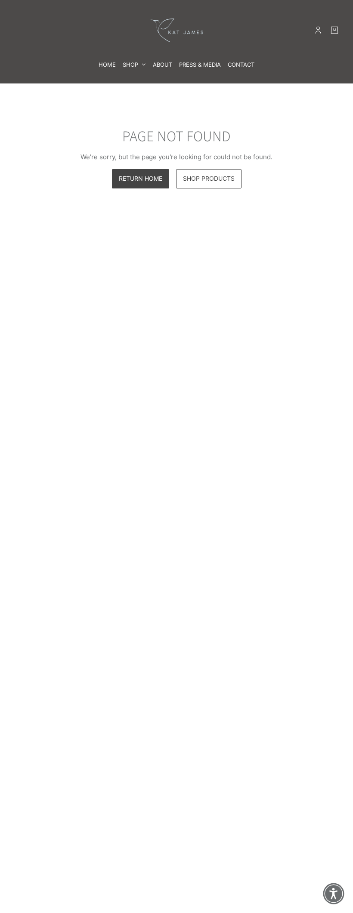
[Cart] (334, 30)
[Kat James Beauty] (176, 30)
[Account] (318, 30)
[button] (333, 893)
